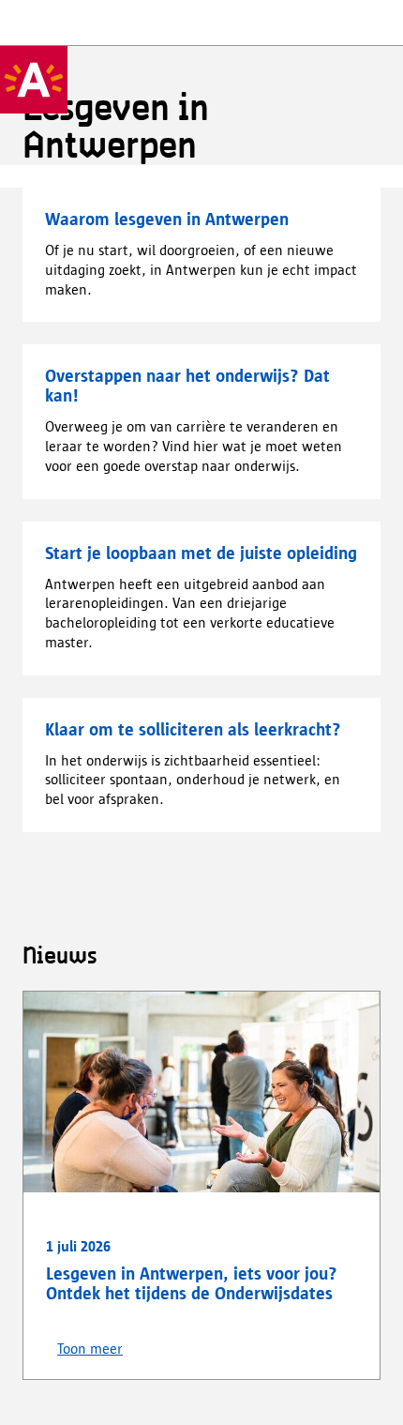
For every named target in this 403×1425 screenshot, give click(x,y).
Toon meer (90, 1349)
